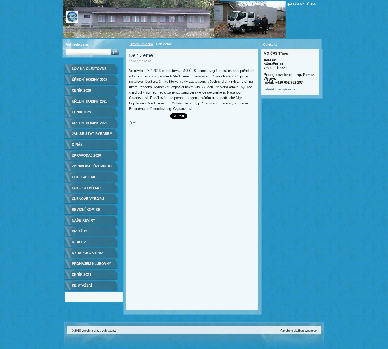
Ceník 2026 (81, 90)
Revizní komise (86, 210)
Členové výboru (88, 199)
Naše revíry (83, 220)
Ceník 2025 (81, 112)
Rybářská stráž (87, 253)
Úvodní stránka (141, 44)
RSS (313, 4)
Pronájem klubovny (91, 264)
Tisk (274, 4)
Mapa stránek (293, 4)
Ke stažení (82, 285)
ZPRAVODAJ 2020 (86, 155)
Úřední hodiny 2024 (89, 123)
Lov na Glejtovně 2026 (89, 71)
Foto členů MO (86, 188)
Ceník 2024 (81, 275)
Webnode (311, 330)
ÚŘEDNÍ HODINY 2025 (89, 101)
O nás (77, 145)
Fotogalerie (84, 177)
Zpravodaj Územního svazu (92, 168)
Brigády (79, 231)
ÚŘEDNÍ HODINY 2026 (89, 80)
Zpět (132, 122)
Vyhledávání (77, 44)
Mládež (79, 242)
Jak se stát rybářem (92, 134)
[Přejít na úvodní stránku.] (72, 19)
